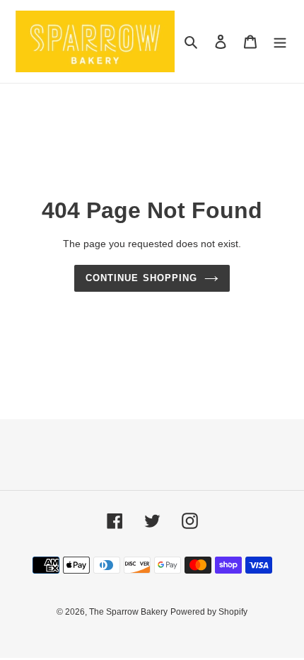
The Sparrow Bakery (128, 612)
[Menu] (280, 41)
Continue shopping (141, 278)
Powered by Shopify (208, 612)
